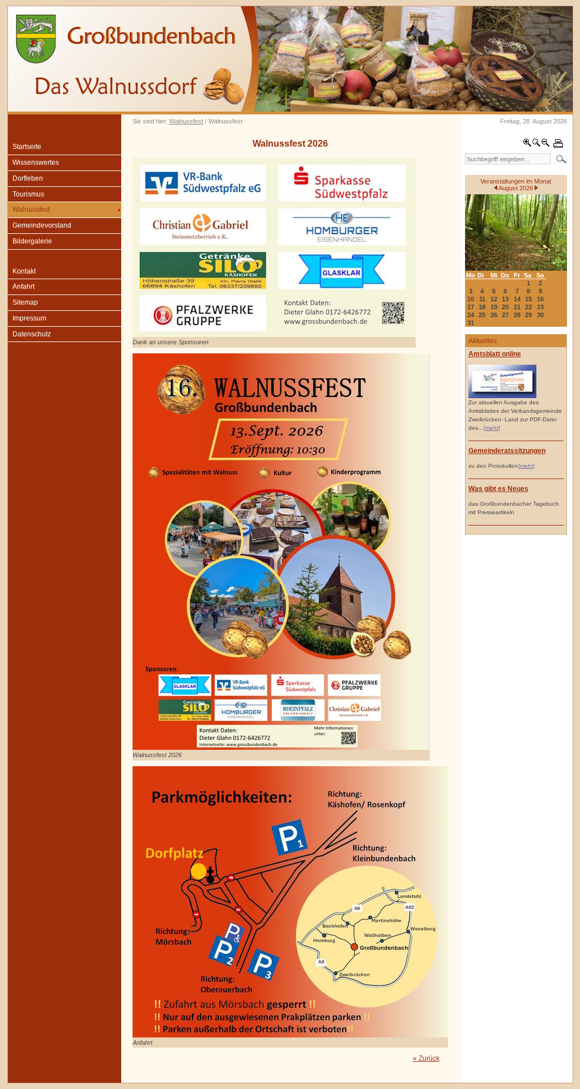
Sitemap (25, 302)
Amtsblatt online (494, 354)
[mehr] (492, 428)
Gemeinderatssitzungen (506, 451)
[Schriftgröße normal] (536, 145)
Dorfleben (27, 178)
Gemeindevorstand (41, 225)
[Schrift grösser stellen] (527, 145)
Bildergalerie (32, 241)
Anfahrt (23, 287)
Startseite (26, 147)
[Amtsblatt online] (502, 396)
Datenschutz (31, 334)
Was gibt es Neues (498, 489)
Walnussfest (186, 121)
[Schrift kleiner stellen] (545, 145)
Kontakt (24, 271)
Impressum (29, 318)
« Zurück (426, 1058)
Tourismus (28, 194)
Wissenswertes (35, 162)
